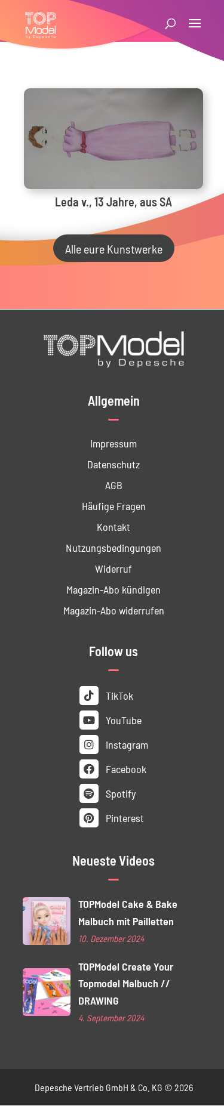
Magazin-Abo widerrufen (113, 610)
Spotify (119, 793)
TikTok (118, 695)
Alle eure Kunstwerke (113, 248)
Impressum (113, 443)
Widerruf (113, 568)
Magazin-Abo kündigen (113, 589)
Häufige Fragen (114, 505)
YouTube (122, 720)
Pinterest (123, 817)
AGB (113, 485)
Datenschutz (113, 464)
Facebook (124, 769)
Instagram (125, 744)
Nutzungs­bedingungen (113, 547)
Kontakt (113, 526)
